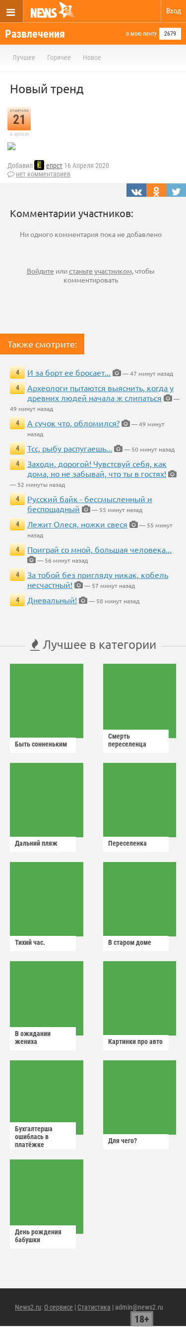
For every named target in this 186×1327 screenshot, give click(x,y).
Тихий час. (30, 942)
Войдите (40, 270)
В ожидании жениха (33, 1037)
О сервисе (58, 1307)
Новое (92, 57)
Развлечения (35, 34)
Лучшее (23, 57)
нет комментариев (43, 174)
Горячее (59, 57)
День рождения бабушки (38, 1236)
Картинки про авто (135, 1041)
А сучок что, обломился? (73, 423)
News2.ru (28, 1307)
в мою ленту (141, 33)
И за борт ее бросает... (69, 372)
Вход (173, 10)
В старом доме (129, 942)
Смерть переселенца (127, 740)
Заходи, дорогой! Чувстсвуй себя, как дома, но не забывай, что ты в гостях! (97, 468)
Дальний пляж (36, 843)
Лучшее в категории (98, 644)
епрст (54, 166)
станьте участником (100, 270)
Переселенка (127, 843)
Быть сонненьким (41, 744)
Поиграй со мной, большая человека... (99, 549)
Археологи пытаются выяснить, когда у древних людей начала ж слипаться (100, 393)
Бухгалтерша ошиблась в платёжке (34, 1137)
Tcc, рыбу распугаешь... (69, 448)
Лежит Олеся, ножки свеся (77, 524)
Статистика (94, 1307)
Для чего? (122, 1141)
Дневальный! (52, 600)
